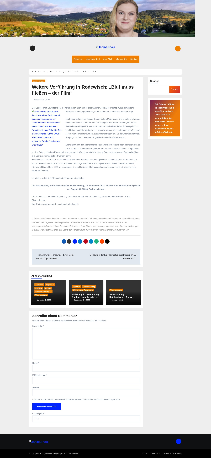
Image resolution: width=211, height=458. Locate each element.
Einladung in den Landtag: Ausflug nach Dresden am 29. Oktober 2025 (86, 297)
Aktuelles (78, 59)
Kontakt (133, 59)
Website (35, 387)
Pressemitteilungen (43, 292)
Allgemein (50, 285)
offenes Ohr (121, 59)
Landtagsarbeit (93, 59)
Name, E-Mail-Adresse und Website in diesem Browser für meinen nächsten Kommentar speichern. (77, 400)
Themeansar (73, 453)
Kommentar (38, 326)
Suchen (155, 81)
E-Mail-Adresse (39, 375)
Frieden (38, 288)
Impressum (155, 453)
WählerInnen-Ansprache (83, 290)
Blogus (60, 453)
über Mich (107, 59)
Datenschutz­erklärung (172, 453)
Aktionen (39, 285)
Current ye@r (38, 413)
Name (35, 363)
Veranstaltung (38, 81)
